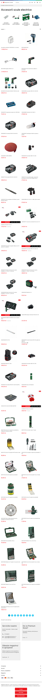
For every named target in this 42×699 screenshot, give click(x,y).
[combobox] (3, 29)
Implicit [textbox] (2, 29)
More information (21, 695)
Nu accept (21, 692)
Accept (21, 689)
